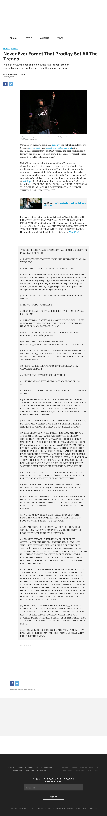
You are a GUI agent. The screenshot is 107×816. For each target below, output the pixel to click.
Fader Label (30, 770)
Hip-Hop (14, 48)
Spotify (89, 770)
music (6, 48)
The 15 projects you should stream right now (64, 203)
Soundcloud (79, 770)
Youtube (83, 768)
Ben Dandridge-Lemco (15, 74)
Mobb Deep (35, 148)
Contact (11, 768)
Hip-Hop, (13, 689)
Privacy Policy (46, 768)
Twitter (65, 768)
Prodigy (56, 145)
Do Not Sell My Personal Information (81, 809)
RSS (96, 770)
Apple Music (67, 770)
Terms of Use (33, 768)
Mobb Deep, (22, 689)
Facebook (74, 768)
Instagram (93, 768)
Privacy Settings (55, 809)
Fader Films (41, 770)
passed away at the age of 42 (59, 148)
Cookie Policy (18, 770)
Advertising (21, 768)
